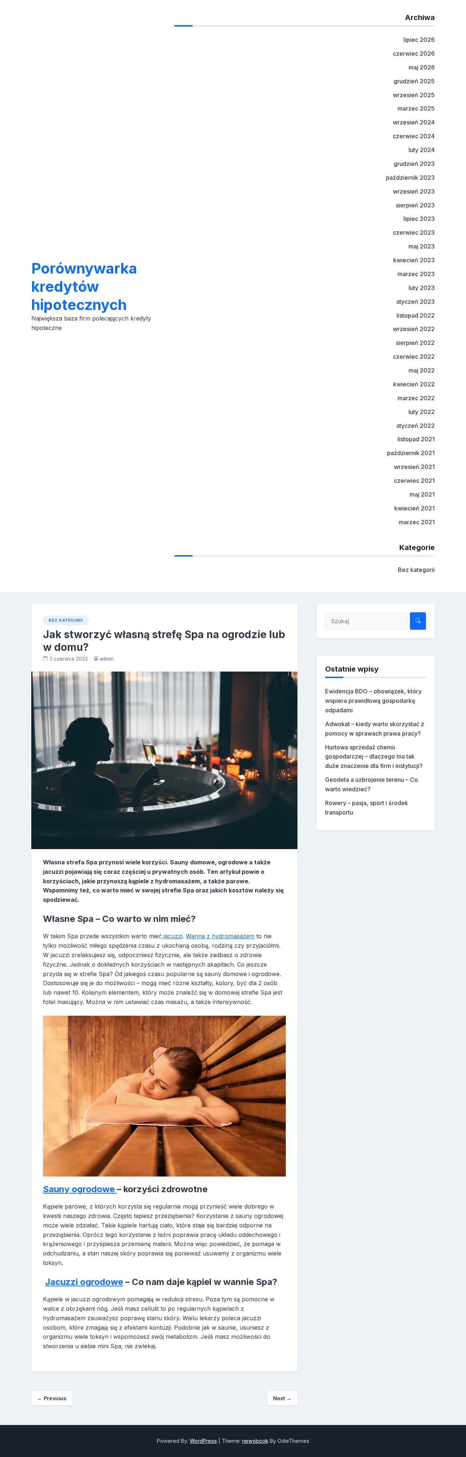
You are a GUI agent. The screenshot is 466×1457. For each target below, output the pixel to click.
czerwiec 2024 (414, 136)
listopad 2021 (416, 439)
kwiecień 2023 (414, 260)
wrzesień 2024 (414, 122)
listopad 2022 (415, 315)
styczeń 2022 (415, 425)
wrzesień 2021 (414, 466)
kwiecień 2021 (414, 508)
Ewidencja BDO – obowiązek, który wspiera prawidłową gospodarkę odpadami (373, 701)
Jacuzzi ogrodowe (84, 1282)
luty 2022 (421, 411)
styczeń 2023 (415, 301)
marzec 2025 (416, 108)
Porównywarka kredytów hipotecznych (84, 286)
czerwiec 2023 (414, 232)
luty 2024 (421, 150)
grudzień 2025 (414, 81)
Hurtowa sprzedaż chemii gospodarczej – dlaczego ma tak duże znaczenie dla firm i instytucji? (374, 757)
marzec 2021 (417, 522)
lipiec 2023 (419, 218)
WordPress (203, 1441)
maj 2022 (421, 370)
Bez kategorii (416, 569)
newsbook (255, 1441)
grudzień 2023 (414, 163)
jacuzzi (172, 936)
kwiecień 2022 (414, 384)
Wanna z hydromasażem (220, 936)
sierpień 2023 (415, 205)
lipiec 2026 (419, 39)
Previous (51, 1398)
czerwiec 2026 (414, 53)
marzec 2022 (416, 398)
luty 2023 (421, 287)
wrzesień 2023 (414, 191)
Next (282, 1398)
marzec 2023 (416, 274)
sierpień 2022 (415, 342)
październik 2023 (410, 177)
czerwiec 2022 (414, 356)
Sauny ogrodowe (80, 1189)
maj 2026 (421, 67)
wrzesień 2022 (414, 329)
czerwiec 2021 (414, 480)
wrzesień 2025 (414, 95)
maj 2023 (421, 246)
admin (107, 659)
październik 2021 (411, 453)
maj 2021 (422, 494)
